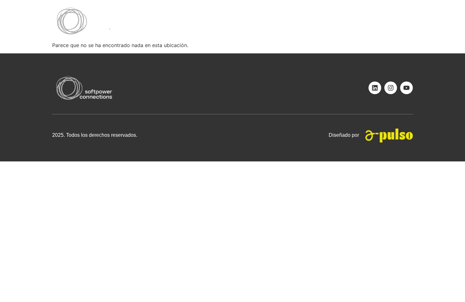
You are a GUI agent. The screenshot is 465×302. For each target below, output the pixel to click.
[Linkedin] (375, 88)
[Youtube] (406, 88)
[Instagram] (390, 88)
